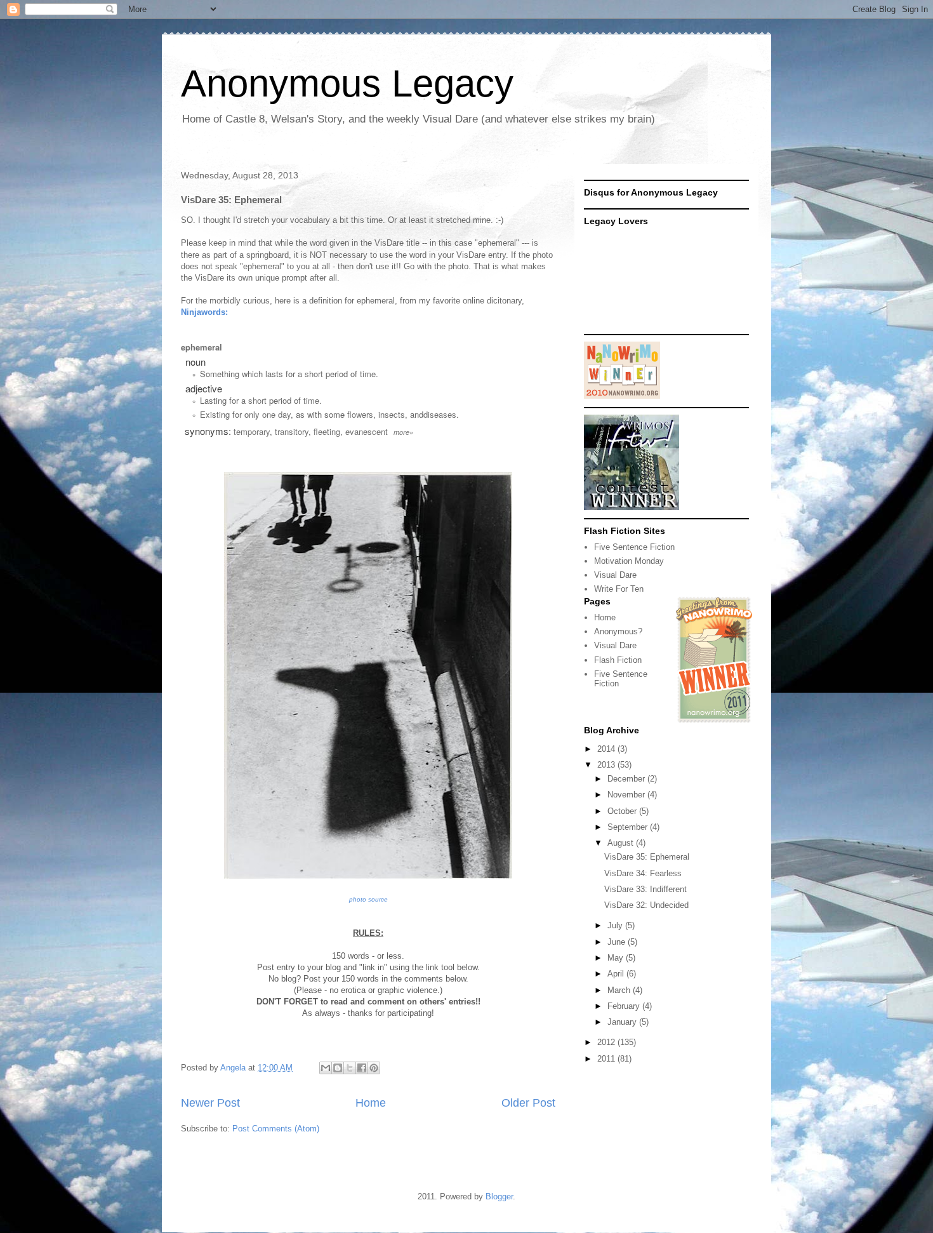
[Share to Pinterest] (373, 1068)
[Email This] (325, 1068)
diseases (439, 414)
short (314, 374)
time (368, 374)
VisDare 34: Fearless (643, 873)
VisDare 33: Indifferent (645, 889)
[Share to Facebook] (361, 1068)
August (621, 843)
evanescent (366, 431)
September (628, 827)
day (284, 414)
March (620, 990)
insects (391, 414)
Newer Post (210, 1102)
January (623, 1022)
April (616, 973)
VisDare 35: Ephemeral (646, 857)
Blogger (499, 1196)
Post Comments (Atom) (275, 1128)
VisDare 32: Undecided (646, 905)
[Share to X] (349, 1068)
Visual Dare (615, 575)
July (616, 925)
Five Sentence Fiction (634, 547)
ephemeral (201, 347)
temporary (252, 431)
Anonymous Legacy (347, 83)
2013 (607, 765)
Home (370, 1102)
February (624, 1006)
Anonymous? (618, 631)
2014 (607, 749)
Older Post (528, 1102)
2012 (607, 1042)
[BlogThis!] (337, 1068)
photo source (368, 899)
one (268, 414)
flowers (360, 414)
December (627, 778)
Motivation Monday (629, 561)
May (616, 958)
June (617, 942)
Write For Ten (619, 589)
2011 (607, 1058)
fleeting (327, 431)
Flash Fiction (618, 660)
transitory (291, 431)
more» (403, 432)
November (627, 794)
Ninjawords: (204, 312)
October (623, 811)
